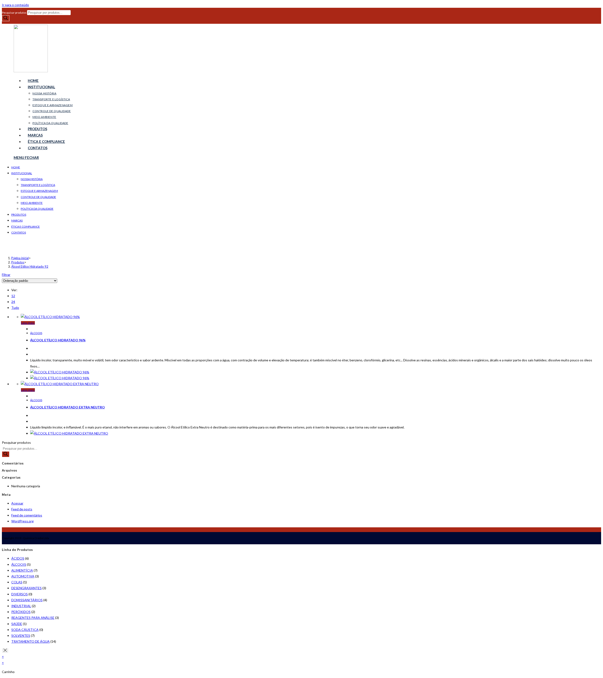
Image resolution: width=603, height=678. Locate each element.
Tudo (15, 308)
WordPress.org (22, 521)
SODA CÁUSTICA (25, 630)
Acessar (17, 503)
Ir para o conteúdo (15, 5)
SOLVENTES (20, 636)
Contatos (18, 232)
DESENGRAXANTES (26, 588)
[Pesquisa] (5, 18)
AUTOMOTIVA (22, 576)
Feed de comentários (26, 515)
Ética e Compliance (25, 226)
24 (13, 302)
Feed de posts (21, 509)
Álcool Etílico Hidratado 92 (29, 266)
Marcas (17, 220)
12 (13, 296)
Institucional (21, 173)
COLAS (16, 582)
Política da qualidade (37, 208)
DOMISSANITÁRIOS (27, 600)
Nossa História (32, 179)
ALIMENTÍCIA (22, 570)
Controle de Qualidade (38, 197)
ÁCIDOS (17, 558)
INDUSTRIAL (21, 606)
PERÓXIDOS (21, 612)
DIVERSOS (19, 594)
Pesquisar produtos (14, 12)
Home (15, 167)
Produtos (18, 214)
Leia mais (28, 323)
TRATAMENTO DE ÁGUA (30, 641)
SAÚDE (16, 624)
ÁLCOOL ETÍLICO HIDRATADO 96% (58, 340)
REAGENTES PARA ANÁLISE (32, 618)
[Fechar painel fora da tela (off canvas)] (5, 650)
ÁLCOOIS (36, 333)
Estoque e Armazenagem (39, 191)
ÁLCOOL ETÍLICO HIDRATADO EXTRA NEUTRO (67, 407)
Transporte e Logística (38, 185)
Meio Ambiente (32, 203)
